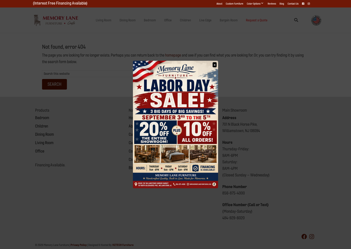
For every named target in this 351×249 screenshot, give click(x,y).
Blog (282, 3)
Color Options (254, 3)
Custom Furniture (234, 3)
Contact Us (293, 3)
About (219, 3)
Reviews (272, 3)
